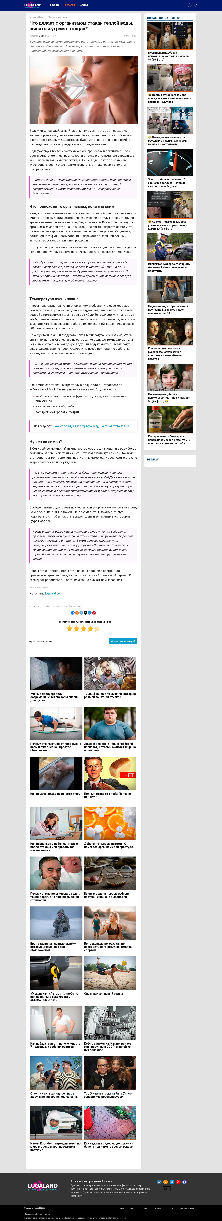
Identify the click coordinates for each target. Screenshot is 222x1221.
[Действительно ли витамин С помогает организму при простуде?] (110, 823)
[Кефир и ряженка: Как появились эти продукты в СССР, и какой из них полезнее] (110, 1023)
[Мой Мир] (90, 613)
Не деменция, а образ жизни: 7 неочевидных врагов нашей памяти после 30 (168, 310)
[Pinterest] (94, 613)
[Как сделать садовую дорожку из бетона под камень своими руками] (110, 1123)
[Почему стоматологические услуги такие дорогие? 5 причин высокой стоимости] (56, 873)
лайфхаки (70, 606)
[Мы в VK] (159, 1182)
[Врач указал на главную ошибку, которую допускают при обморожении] (56, 923)
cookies (44, 1218)
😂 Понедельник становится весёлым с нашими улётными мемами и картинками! (167, 141)
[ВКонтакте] (73, 613)
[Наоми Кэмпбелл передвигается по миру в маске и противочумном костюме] (56, 1123)
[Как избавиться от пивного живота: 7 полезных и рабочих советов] (56, 1023)
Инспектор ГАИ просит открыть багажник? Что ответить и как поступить (169, 267)
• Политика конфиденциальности (37, 1214)
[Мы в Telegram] (172, 1182)
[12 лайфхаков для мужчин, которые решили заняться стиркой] (110, 673)
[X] (85, 613)
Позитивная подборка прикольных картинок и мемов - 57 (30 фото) (169, 56)
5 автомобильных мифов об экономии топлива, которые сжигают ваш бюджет (166, 183)
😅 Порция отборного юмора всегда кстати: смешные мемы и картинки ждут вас (169, 98)
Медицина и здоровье (58, 17)
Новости (42, 17)
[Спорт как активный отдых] (110, 973)
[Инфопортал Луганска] (33, 8)
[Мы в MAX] (184, 1182)
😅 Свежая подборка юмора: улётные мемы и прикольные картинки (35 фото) (167, 225)
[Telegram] (81, 613)
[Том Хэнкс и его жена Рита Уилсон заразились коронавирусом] (110, 1073)
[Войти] (196, 5)
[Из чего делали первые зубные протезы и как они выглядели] (110, 873)
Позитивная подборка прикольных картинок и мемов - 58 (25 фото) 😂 (169, 398)
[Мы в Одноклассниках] (165, 1182)
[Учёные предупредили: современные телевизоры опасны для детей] (56, 673)
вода (78, 606)
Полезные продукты (55, 606)
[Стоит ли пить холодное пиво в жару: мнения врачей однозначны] (56, 1073)
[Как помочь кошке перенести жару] (56, 773)
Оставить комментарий (123, 641)
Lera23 (41, 36)
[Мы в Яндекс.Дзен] (178, 1182)
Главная (33, 17)
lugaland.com (54, 593)
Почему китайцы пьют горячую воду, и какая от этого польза (91, 426)
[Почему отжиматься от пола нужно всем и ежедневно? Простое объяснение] (56, 723)
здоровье (40, 606)
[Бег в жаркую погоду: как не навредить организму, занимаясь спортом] (110, 923)
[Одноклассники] (77, 613)
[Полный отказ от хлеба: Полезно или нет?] (110, 773)
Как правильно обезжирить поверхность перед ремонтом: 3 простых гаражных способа (169, 440)
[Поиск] (189, 5)
